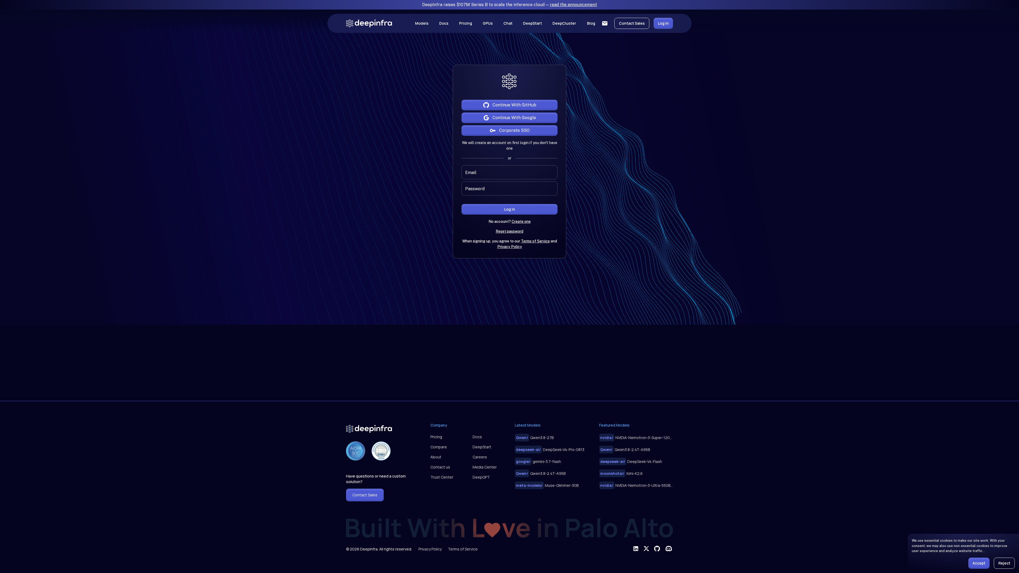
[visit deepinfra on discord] (668, 548)
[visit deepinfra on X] (646, 548)
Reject (1004, 563)
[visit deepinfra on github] (657, 548)
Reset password (509, 231)
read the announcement (573, 4)
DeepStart (532, 23)
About (435, 456)
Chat (507, 23)
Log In (663, 23)
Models (422, 23)
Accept (979, 563)
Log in (509, 209)
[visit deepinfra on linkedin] (636, 548)
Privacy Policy (509, 247)
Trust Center (441, 477)
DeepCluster (564, 23)
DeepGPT (481, 477)
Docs (443, 23)
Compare (438, 446)
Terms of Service (535, 241)
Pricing (465, 23)
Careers (480, 456)
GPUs (488, 23)
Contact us (440, 467)
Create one (521, 221)
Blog (591, 23)
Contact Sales (632, 23)
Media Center (485, 467)
